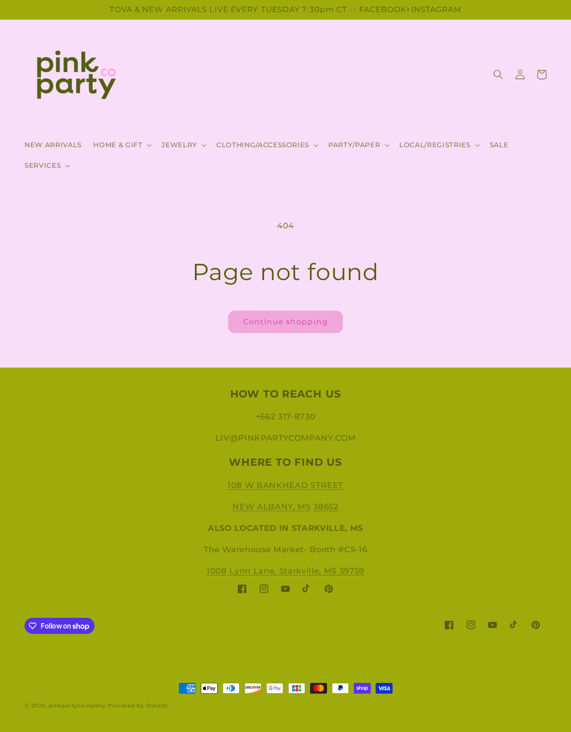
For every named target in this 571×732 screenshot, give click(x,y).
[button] (121, 145)
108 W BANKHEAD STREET (285, 485)
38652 (325, 506)
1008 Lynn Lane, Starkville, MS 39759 (285, 570)
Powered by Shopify (138, 705)
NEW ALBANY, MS (271, 506)
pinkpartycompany (77, 705)
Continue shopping (285, 321)
